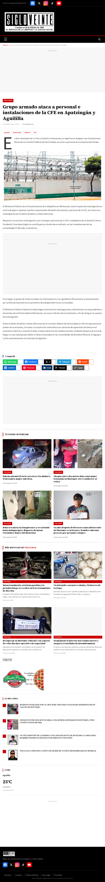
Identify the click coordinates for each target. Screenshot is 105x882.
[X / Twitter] (39, 3)
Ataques (27, 132)
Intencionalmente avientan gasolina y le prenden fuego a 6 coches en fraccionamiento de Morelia (26, 588)
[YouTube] (58, 3)
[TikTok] (52, 3)
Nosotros (7, 875)
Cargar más (7, 659)
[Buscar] (99, 39)
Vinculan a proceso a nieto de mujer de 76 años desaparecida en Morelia (58, 751)
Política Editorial (32, 875)
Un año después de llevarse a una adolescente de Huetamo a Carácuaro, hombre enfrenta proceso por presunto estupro (58, 736)
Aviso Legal (46, 875)
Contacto (18, 875)
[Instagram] (45, 3)
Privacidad (58, 875)
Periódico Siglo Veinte (44, 878)
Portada (5, 45)
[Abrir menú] (5, 39)
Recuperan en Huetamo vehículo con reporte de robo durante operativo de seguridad (26, 642)
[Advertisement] (52, 71)
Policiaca (8, 100)
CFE (35, 132)
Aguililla (7, 132)
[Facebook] (32, 3)
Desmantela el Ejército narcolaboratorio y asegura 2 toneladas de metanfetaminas (76, 642)
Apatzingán (17, 132)
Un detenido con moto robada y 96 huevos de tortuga (77, 586)
